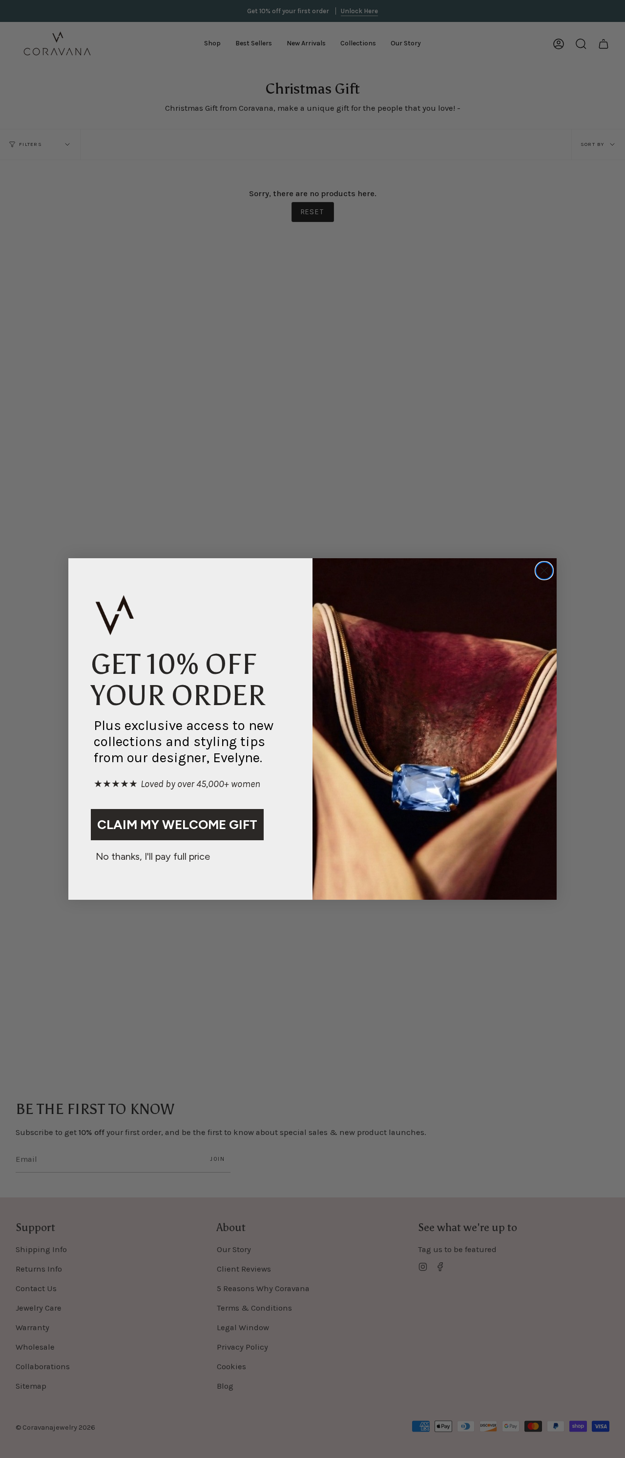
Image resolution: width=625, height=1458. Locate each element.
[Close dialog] (544, 570)
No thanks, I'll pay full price (153, 856)
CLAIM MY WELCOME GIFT (177, 824)
